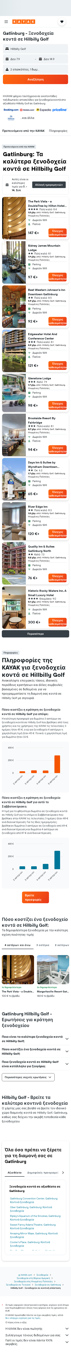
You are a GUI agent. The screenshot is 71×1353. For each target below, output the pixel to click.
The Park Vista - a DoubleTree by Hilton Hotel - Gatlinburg (47, 204)
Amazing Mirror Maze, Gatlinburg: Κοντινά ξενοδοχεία (34, 1235)
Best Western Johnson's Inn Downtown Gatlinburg (46, 292)
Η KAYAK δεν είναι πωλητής (23, 1328)
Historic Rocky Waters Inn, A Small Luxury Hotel (47, 593)
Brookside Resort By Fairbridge (42, 420)
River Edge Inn (38, 506)
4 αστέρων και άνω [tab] (18, 945)
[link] (35, 897)
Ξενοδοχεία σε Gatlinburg (48, 1284)
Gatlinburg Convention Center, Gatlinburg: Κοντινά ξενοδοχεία (34, 1200)
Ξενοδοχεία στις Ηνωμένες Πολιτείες (33, 1281)
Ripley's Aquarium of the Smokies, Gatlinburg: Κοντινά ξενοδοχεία (35, 1217)
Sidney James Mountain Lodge (44, 248)
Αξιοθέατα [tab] (14, 1172)
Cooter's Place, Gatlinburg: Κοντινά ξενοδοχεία (30, 1244)
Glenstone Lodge (39, 378)
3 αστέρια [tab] (42, 945)
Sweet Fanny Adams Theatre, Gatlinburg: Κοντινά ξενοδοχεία (33, 1226)
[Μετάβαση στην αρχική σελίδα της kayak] (23, 21)
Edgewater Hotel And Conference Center (42, 336)
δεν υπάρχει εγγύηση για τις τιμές (22, 1318)
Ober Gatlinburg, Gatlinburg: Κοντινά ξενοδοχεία (31, 1209)
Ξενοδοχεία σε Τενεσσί (18, 1284)
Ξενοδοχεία (42, 1274)
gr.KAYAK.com (25, 1274)
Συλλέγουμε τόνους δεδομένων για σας (32, 1335)
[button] (6, 22)
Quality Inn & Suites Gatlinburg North (41, 549)
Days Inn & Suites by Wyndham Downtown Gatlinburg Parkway (42, 465)
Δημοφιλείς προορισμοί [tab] (42, 1172)
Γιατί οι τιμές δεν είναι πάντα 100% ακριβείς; (28, 1342)
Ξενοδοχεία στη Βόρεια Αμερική (33, 1278)
